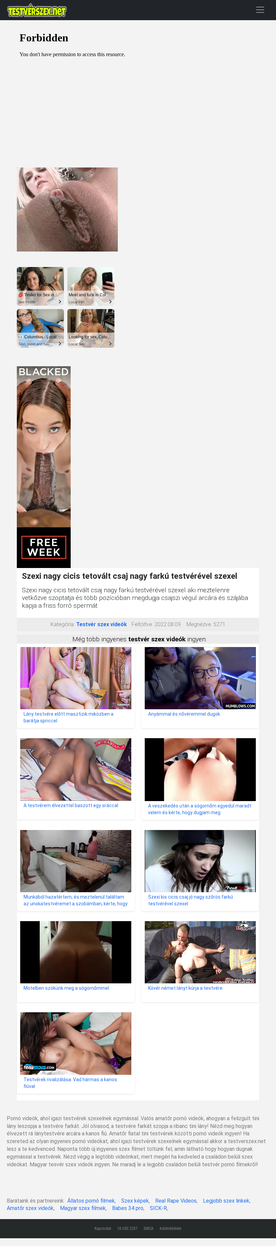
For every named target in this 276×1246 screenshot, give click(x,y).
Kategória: (62, 624)
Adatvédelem (170, 1228)
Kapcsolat (103, 1228)
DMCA (148, 1228)
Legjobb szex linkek (226, 1201)
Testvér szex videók (101, 624)
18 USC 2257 (127, 1228)
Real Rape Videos (176, 1201)
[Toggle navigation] (260, 9)
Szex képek (135, 1201)
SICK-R (158, 1208)
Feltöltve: (142, 624)
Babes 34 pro (127, 1208)
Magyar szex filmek (83, 1208)
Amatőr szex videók (30, 1208)
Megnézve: (199, 624)
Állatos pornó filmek (91, 1201)
